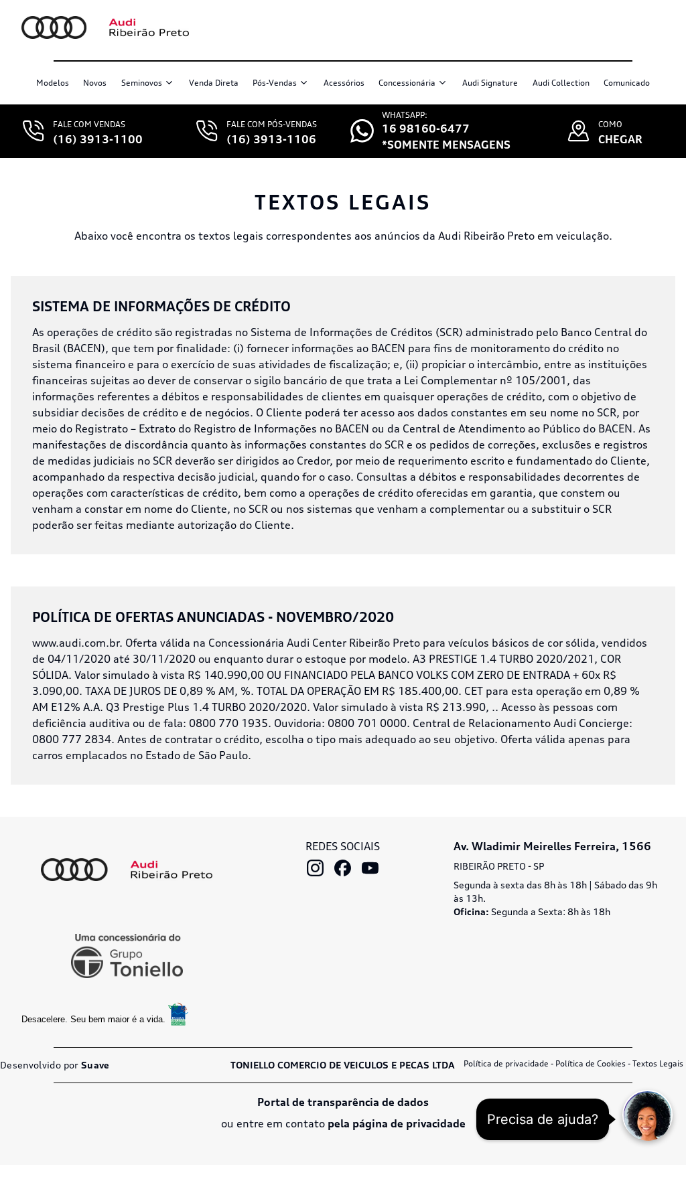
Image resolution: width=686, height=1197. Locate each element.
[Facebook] (342, 868)
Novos (95, 83)
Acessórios (344, 83)
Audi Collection (561, 83)
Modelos (52, 83)
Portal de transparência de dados (343, 1102)
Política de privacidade (506, 1063)
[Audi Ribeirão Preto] (126, 870)
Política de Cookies (590, 1063)
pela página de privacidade (397, 1123)
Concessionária (407, 83)
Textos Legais (657, 1063)
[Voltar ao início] (105, 27)
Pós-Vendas (275, 83)
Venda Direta (213, 83)
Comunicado (627, 83)
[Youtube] (370, 868)
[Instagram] (315, 868)
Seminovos (141, 83)
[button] (647, 1115)
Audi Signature (490, 83)
